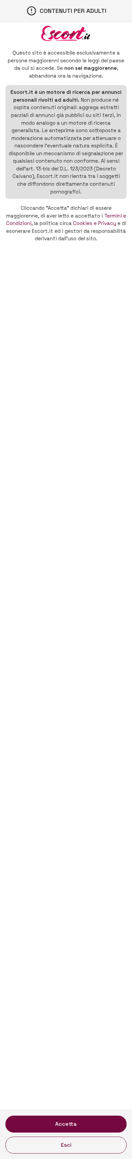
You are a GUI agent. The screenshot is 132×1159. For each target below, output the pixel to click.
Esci (66, 1144)
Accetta (66, 1123)
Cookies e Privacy (94, 223)
